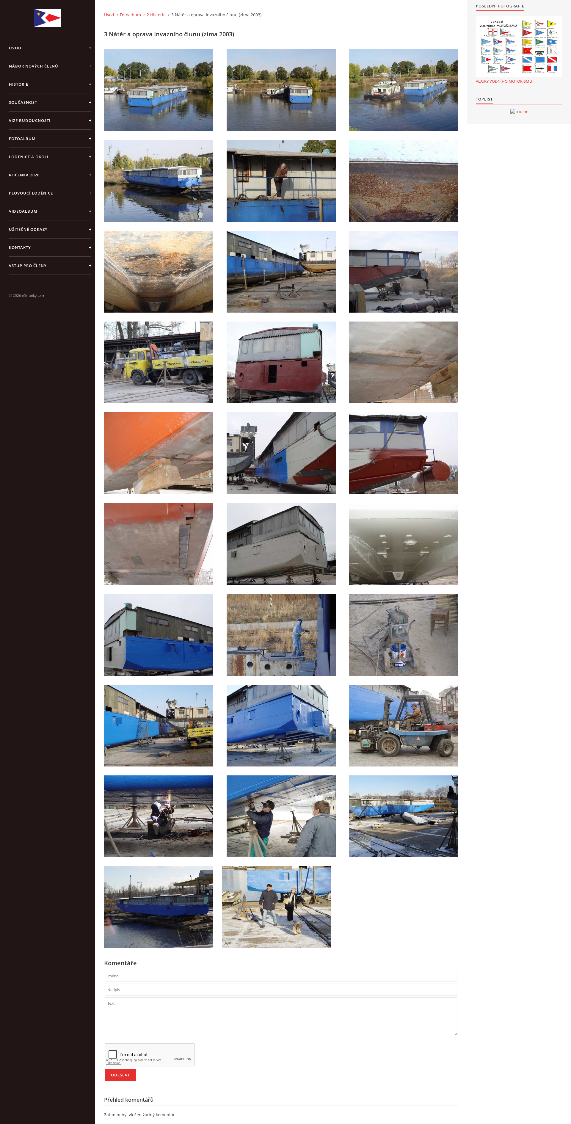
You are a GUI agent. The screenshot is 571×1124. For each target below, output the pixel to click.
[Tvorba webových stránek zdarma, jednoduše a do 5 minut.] (43, 295)
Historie (18, 84)
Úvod (15, 48)
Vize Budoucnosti (30, 120)
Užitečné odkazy (28, 229)
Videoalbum (23, 211)
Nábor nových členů (33, 66)
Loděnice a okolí (28, 156)
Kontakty (20, 247)
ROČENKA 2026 (24, 175)
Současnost (23, 102)
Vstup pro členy (28, 265)
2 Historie (156, 15)
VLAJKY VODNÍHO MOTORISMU (504, 81)
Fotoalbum (22, 138)
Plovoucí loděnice (31, 193)
